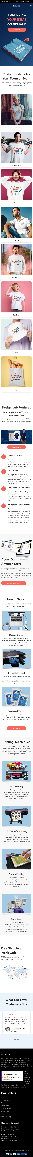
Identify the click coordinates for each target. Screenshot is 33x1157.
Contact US (5, 1111)
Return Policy (5, 1105)
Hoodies (16, 203)
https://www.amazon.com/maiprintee (16, 1087)
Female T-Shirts (16, 128)
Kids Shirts (16, 315)
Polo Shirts (16, 240)
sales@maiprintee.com (22, 1)
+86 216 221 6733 (11, 1127)
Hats (16, 352)
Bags (16, 390)
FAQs (2, 1097)
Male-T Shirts (16, 165)
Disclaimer (4, 1103)
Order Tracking (6, 1117)
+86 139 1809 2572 (6, 1)
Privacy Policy (5, 1100)
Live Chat (13, 1131)
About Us (4, 1114)
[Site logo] (16, 6)
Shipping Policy (6, 1108)
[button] (14, 1039)
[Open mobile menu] (2, 6)
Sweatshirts (16, 277)
